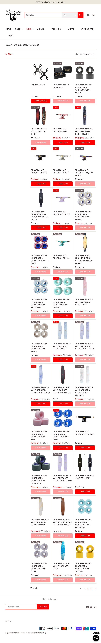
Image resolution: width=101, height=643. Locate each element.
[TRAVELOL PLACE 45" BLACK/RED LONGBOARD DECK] (63, 374)
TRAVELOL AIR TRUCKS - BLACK (39, 171)
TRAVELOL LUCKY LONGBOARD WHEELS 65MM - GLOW (39, 567)
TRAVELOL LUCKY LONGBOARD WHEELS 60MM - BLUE (61, 435)
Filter (10, 54)
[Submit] (80, 15)
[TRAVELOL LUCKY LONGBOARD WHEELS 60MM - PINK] (40, 418)
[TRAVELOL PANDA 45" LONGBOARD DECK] (40, 115)
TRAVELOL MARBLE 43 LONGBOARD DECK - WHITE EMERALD (84, 391)
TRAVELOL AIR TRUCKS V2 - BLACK (84, 432)
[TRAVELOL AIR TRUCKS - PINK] (63, 115)
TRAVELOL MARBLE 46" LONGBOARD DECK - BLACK (84, 131)
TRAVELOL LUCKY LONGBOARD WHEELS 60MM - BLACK (83, 89)
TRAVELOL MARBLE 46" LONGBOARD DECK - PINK (84, 302)
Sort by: (79, 54)
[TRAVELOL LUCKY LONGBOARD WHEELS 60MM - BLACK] (85, 71)
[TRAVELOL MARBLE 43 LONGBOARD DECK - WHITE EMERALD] (85, 374)
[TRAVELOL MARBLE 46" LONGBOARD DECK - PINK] (85, 286)
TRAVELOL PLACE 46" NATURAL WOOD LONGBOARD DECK (62, 522)
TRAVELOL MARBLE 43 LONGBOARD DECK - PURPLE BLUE (40, 390)
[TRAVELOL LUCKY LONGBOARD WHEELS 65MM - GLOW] (40, 550)
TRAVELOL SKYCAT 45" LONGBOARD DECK (62, 566)
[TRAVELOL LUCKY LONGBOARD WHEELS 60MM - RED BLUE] (40, 242)
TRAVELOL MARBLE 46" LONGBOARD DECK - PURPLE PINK (62, 478)
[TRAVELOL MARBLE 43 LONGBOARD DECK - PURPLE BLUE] (40, 374)
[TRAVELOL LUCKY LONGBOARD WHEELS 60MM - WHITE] (85, 198)
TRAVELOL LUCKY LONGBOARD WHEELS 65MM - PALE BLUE (83, 523)
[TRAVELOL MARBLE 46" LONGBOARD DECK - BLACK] (85, 115)
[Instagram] (95, 607)
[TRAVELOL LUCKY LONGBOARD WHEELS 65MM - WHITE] (40, 330)
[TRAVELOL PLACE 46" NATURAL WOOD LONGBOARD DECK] (63, 506)
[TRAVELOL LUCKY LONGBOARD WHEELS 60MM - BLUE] (63, 418)
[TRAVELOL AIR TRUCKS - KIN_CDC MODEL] (85, 157)
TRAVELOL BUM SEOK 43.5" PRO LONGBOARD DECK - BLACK (40, 215)
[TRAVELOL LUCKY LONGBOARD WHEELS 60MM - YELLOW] (85, 550)
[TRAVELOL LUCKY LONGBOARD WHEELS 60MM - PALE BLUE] (40, 286)
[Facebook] (87, 607)
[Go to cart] (93, 15)
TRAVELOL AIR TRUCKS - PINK (60, 130)
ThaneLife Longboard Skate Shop (33, 633)
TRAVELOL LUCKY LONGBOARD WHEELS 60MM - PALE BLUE (39, 303)
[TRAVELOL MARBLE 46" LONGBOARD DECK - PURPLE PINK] (63, 462)
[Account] (88, 15)
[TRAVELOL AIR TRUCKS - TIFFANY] (63, 242)
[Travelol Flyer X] (40, 71)
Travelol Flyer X (38, 85)
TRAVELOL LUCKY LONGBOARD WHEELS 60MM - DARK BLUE (39, 479)
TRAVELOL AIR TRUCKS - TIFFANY (61, 256)
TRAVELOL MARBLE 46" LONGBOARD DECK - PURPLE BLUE (84, 346)
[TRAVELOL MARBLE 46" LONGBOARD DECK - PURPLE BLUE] (85, 330)
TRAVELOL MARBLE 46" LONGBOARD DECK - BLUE (62, 346)
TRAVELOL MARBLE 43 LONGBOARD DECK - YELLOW (40, 522)
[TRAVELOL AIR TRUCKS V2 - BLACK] (85, 418)
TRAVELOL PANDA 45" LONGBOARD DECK (39, 131)
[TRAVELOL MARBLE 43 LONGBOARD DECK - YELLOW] (40, 506)
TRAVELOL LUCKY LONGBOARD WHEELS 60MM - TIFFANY (61, 303)
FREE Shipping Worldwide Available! (50, 2)
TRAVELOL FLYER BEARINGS (61, 86)
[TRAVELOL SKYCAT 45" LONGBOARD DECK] (63, 550)
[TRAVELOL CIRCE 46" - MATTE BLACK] (85, 462)
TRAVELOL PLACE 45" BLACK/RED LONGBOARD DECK (61, 390)
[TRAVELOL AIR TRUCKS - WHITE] (63, 157)
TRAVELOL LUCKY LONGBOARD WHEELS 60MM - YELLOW (83, 567)
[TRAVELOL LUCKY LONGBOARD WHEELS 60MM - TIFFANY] (63, 286)
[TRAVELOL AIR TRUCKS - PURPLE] (63, 198)
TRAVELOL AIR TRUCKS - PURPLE (61, 212)
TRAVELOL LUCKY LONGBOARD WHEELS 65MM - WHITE (39, 347)
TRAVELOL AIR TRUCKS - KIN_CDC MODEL (84, 173)
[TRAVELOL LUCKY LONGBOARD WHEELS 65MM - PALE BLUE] (85, 506)
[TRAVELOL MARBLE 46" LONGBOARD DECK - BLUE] (63, 330)
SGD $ (7, 621)
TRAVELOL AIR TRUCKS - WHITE (61, 171)
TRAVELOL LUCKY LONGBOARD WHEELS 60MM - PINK (39, 435)
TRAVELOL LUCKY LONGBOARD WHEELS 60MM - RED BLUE (40, 259)
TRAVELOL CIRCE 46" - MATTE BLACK (84, 476)
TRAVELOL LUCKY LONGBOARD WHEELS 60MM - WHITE (83, 215)
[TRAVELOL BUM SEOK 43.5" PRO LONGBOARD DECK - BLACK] (40, 198)
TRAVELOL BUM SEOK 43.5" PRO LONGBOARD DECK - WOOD (84, 259)
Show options (40, 101)
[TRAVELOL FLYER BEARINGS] (63, 71)
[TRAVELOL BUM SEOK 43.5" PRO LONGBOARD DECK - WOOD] (85, 242)
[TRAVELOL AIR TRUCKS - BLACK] (40, 157)
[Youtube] (91, 607)
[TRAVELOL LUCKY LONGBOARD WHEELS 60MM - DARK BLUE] (40, 462)
